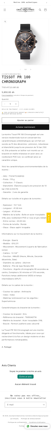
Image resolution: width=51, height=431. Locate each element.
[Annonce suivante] (46, 2)
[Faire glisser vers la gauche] (20, 69)
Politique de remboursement (31, 418)
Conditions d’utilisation (37, 422)
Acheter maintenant (25, 127)
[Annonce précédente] (4, 2)
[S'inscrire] (43, 404)
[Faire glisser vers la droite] (30, 69)
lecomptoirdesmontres (17, 416)
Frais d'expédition (7, 95)
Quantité (5, 99)
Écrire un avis (25, 376)
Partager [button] (8, 347)
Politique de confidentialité (17, 422)
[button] (4, 9)
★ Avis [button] (49, 218)
